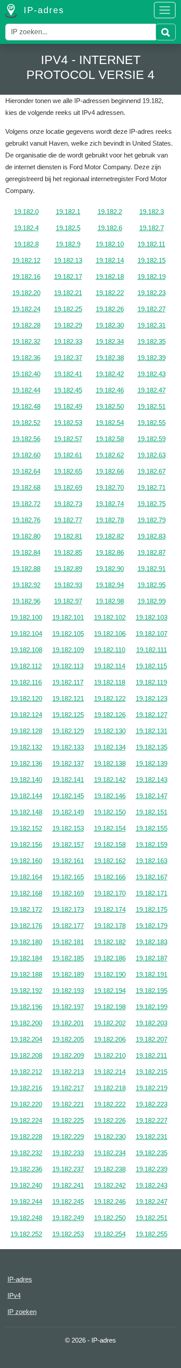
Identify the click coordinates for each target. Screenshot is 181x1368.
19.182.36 (26, 357)
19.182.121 (68, 698)
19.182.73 (68, 503)
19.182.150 (110, 812)
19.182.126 (110, 714)
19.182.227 (151, 1120)
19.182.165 (68, 877)
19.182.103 (151, 617)
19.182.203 (151, 1023)
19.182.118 (109, 682)
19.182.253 (68, 1234)
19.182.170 (110, 893)
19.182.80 (26, 536)
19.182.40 (26, 374)
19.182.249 (68, 1218)
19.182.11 (151, 244)
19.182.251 (151, 1218)
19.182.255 (151, 1234)
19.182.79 (152, 520)
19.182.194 (110, 990)
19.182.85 (68, 552)
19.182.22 (110, 292)
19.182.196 (26, 1007)
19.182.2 (110, 211)
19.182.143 (151, 779)
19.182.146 (110, 796)
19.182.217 (68, 1088)
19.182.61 (68, 455)
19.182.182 (110, 942)
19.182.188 (26, 974)
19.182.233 (68, 1153)
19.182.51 (152, 406)
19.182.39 (152, 357)
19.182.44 (26, 390)
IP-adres (42, 10)
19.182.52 (26, 422)
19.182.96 (26, 601)
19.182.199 (151, 1007)
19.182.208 (26, 1055)
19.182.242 (110, 1185)
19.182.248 (26, 1218)
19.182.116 (26, 682)
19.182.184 (26, 958)
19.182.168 (26, 893)
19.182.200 (26, 1023)
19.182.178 (110, 925)
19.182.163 (151, 860)
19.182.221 (68, 1104)
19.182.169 (68, 893)
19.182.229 (68, 1136)
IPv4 (14, 1295)
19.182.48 (26, 406)
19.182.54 (110, 422)
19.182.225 (68, 1120)
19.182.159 (151, 844)
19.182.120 (26, 698)
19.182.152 (26, 828)
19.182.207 (151, 1039)
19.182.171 (151, 893)
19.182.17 (68, 276)
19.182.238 (110, 1169)
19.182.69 (68, 487)
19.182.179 (151, 925)
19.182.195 (151, 990)
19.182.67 (152, 471)
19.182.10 (110, 244)
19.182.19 (152, 276)
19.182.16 (26, 276)
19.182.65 (68, 471)
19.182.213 (68, 1071)
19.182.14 (110, 260)
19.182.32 (26, 341)
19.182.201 (68, 1023)
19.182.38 (110, 357)
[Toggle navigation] (165, 10)
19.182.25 (68, 309)
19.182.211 (151, 1055)
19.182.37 (68, 357)
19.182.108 (26, 650)
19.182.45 (68, 390)
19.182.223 (151, 1104)
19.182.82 (110, 536)
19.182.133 (68, 747)
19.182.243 (151, 1185)
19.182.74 (110, 503)
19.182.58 (110, 439)
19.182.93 (68, 585)
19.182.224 (26, 1120)
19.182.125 (68, 714)
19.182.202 (110, 1023)
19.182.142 (110, 779)
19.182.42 (110, 374)
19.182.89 (68, 568)
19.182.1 (68, 211)
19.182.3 (151, 211)
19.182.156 (26, 844)
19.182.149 (68, 812)
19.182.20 (26, 292)
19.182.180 (26, 942)
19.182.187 (151, 958)
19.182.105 (68, 633)
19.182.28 (26, 325)
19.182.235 (151, 1153)
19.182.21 (68, 292)
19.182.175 (151, 909)
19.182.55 (152, 422)
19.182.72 (26, 503)
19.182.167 (151, 877)
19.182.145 (68, 796)
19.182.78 (110, 520)
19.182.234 (110, 1153)
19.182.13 (68, 260)
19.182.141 (68, 779)
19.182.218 (110, 1088)
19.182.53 (68, 422)
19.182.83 (152, 536)
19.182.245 (68, 1201)
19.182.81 (68, 536)
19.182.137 (68, 763)
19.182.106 (110, 633)
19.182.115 (151, 666)
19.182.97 (68, 601)
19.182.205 (68, 1039)
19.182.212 (26, 1071)
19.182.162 (110, 860)
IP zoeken (21, 1311)
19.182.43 (152, 374)
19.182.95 (152, 585)
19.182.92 (26, 585)
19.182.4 (26, 228)
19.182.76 (26, 520)
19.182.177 (68, 925)
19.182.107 (151, 633)
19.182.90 (110, 568)
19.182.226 (110, 1120)
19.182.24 (26, 309)
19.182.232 (26, 1153)
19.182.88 (26, 568)
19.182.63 (152, 455)
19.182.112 (26, 666)
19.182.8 (26, 244)
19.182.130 (110, 731)
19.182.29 (68, 325)
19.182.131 (151, 731)
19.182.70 (110, 487)
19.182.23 (152, 292)
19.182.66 (110, 471)
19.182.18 (110, 276)
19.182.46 (110, 390)
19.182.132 (26, 747)
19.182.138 (110, 763)
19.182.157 (68, 844)
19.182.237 (68, 1169)
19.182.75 (152, 503)
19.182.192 (26, 990)
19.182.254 (110, 1234)
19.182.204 (26, 1039)
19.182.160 (26, 860)
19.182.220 (26, 1104)
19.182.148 (26, 812)
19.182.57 (68, 439)
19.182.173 (68, 909)
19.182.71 (152, 487)
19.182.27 (152, 309)
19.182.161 (68, 860)
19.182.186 (110, 958)
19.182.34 (110, 341)
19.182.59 (152, 439)
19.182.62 (110, 455)
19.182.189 (68, 974)
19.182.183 (151, 942)
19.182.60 (26, 455)
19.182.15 (152, 260)
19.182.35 (152, 341)
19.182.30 (110, 325)
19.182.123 (151, 698)
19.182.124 (26, 714)
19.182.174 (110, 909)
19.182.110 (109, 650)
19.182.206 (110, 1039)
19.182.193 (68, 990)
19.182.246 (110, 1201)
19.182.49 (68, 406)
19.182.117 (67, 682)
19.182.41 (68, 374)
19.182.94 (110, 585)
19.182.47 (152, 390)
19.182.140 (26, 779)
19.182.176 (26, 925)
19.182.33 (68, 341)
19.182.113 (67, 666)
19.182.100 (26, 617)
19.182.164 (26, 877)
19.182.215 (151, 1071)
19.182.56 (26, 439)
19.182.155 (151, 828)
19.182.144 (26, 796)
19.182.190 (110, 974)
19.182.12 (26, 260)
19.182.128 (26, 731)
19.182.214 (110, 1071)
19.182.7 (151, 228)
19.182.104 (26, 633)
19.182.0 (26, 211)
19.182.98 (110, 601)
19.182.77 (68, 520)
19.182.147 (151, 796)
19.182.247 (151, 1201)
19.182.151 (151, 812)
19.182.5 (68, 228)
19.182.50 (110, 406)
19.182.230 (110, 1136)
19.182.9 (68, 244)
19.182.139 (151, 763)
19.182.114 (109, 666)
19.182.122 (110, 698)
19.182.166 (110, 877)
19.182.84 (26, 552)
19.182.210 (110, 1055)
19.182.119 (151, 682)
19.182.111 (151, 650)
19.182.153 (68, 828)
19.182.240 (26, 1185)
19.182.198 (110, 1007)
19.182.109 (68, 650)
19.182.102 (110, 617)
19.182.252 (26, 1234)
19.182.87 (152, 552)
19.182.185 (68, 958)
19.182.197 (68, 1007)
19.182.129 (68, 731)
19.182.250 (110, 1218)
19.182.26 (110, 309)
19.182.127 (151, 714)
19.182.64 (26, 471)
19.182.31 (152, 325)
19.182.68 (26, 487)
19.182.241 (68, 1185)
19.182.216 (26, 1088)
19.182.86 (110, 552)
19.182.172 (26, 909)
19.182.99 (152, 601)
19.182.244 (26, 1201)
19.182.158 (110, 844)
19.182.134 (110, 747)
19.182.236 (26, 1169)
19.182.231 (151, 1136)
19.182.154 (110, 828)
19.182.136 (26, 763)
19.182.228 (26, 1136)
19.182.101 (68, 617)
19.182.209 (68, 1055)
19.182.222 (110, 1104)
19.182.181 (68, 942)
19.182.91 (152, 568)
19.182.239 (151, 1169)
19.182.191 (151, 974)
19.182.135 (151, 747)
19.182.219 (151, 1088)
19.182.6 (110, 228)
